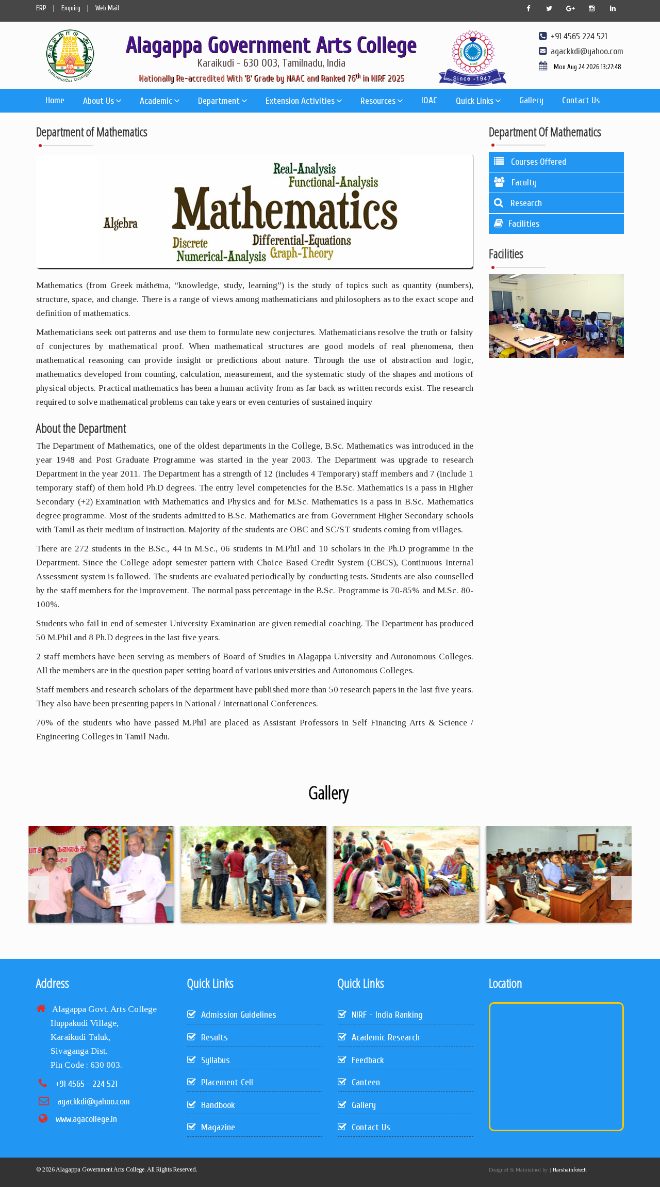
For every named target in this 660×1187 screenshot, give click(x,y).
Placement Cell (227, 1082)
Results (214, 1037)
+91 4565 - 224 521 (86, 1084)
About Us (98, 101)
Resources (377, 101)
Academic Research (386, 1037)
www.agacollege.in (86, 1119)
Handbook (218, 1105)
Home (54, 100)
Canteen (366, 1082)
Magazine (218, 1127)
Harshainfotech (569, 1169)
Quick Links (474, 101)
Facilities (523, 223)
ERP (41, 8)
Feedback (368, 1060)
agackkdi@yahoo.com (93, 1101)
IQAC (429, 100)
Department (219, 101)
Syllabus (215, 1060)
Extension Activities (300, 101)
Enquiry (70, 8)
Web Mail (107, 8)
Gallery (531, 100)
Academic (156, 101)
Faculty (523, 182)
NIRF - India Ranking (387, 1014)
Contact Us (581, 100)
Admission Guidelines (238, 1014)
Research (525, 203)
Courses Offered (537, 161)
